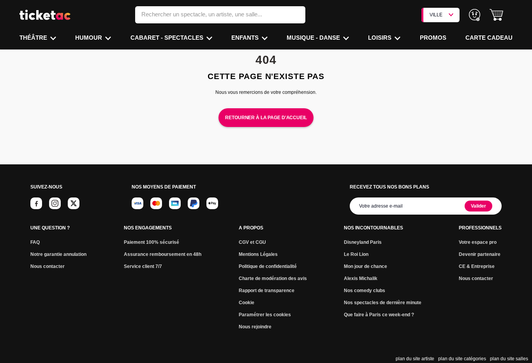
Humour (89, 37)
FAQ (35, 242)
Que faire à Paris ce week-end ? (379, 314)
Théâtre (34, 37)
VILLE (436, 15)
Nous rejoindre (255, 327)
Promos (433, 37)
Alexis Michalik (360, 278)
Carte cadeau (489, 37)
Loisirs (380, 37)
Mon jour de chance (365, 266)
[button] (496, 15)
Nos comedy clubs (364, 290)
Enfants (245, 37)
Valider (478, 206)
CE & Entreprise (477, 266)
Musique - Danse (314, 37)
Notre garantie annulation (58, 254)
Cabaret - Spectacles (167, 37)
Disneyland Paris (363, 242)
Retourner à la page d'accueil (266, 117)
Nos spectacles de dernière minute (382, 302)
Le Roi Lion (356, 254)
